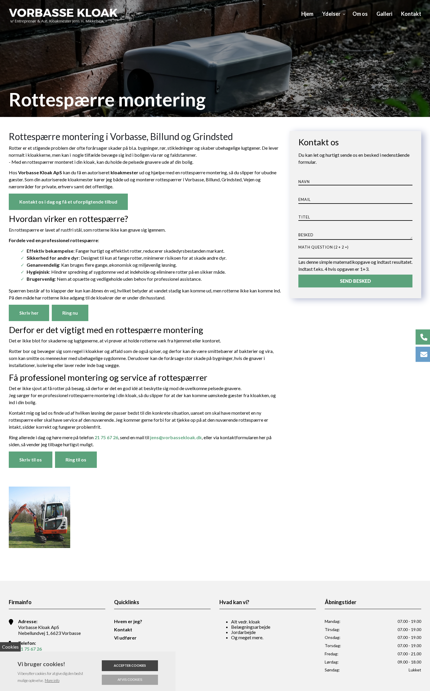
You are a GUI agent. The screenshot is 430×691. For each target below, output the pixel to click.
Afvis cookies (130, 679)
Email (304, 199)
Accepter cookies (130, 665)
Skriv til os (30, 459)
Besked (306, 234)
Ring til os (76, 459)
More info (52, 680)
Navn (304, 182)
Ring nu (70, 313)
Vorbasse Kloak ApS (40, 172)
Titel (304, 217)
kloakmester (124, 172)
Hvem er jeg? (128, 621)
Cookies (10, 646)
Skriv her (29, 313)
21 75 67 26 (106, 437)
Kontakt (123, 629)
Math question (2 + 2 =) (323, 247)
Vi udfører (125, 637)
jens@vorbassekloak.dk (176, 437)
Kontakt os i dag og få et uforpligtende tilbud (68, 201)
